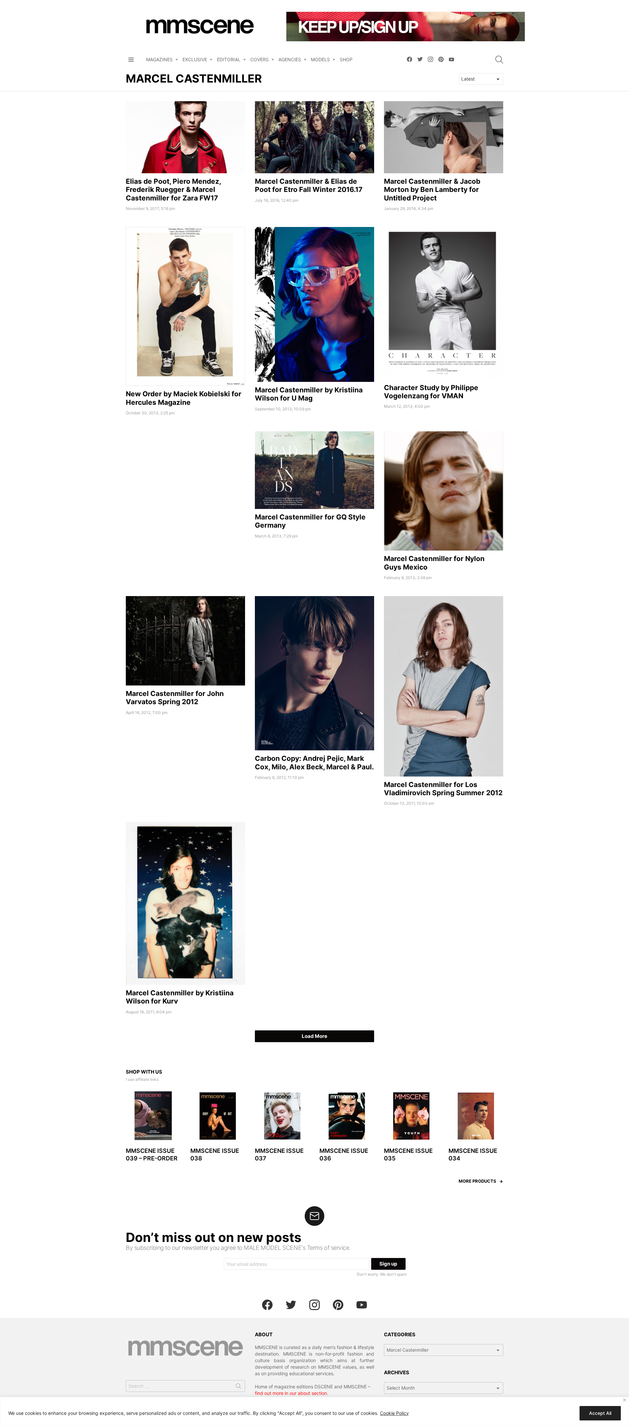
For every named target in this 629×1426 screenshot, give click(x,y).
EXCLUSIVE (194, 59)
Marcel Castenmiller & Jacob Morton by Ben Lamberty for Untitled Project (432, 189)
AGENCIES (289, 59)
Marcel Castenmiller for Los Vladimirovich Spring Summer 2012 (443, 788)
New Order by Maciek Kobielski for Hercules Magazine (183, 398)
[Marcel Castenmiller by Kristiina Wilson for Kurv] (185, 903)
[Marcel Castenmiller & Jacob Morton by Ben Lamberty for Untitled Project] (443, 137)
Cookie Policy (394, 1413)
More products (477, 1181)
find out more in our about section (291, 1393)
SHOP (346, 59)
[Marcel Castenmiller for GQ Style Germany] (314, 470)
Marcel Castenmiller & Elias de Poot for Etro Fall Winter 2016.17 (308, 185)
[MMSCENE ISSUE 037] (282, 1116)
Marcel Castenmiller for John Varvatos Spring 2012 (175, 697)
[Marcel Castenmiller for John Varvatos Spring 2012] (185, 640)
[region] (314, 1411)
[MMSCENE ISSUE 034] (475, 1116)
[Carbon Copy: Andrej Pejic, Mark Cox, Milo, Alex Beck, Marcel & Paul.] (314, 673)
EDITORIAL (228, 59)
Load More (314, 1036)
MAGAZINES (159, 59)
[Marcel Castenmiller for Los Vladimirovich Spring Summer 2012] (443, 686)
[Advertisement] (185, 477)
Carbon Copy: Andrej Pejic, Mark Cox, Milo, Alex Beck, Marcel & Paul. (314, 762)
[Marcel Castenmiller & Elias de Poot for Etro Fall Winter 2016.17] (314, 137)
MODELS (320, 59)
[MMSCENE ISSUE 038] (217, 1116)
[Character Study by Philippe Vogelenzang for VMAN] (443, 303)
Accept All (600, 1413)
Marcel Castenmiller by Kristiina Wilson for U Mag (309, 394)
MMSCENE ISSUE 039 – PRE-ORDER (152, 1154)
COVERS (259, 59)
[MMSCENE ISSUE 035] (411, 1116)
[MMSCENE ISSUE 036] (346, 1116)
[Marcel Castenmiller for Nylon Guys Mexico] (443, 491)
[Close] (624, 1399)
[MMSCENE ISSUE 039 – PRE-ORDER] (153, 1116)
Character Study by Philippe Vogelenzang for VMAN (431, 392)
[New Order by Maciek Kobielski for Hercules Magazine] (185, 306)
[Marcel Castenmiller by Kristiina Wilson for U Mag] (314, 304)
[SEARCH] (499, 59)
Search (238, 1387)
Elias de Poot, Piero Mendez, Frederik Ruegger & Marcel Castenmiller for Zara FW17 (173, 189)
